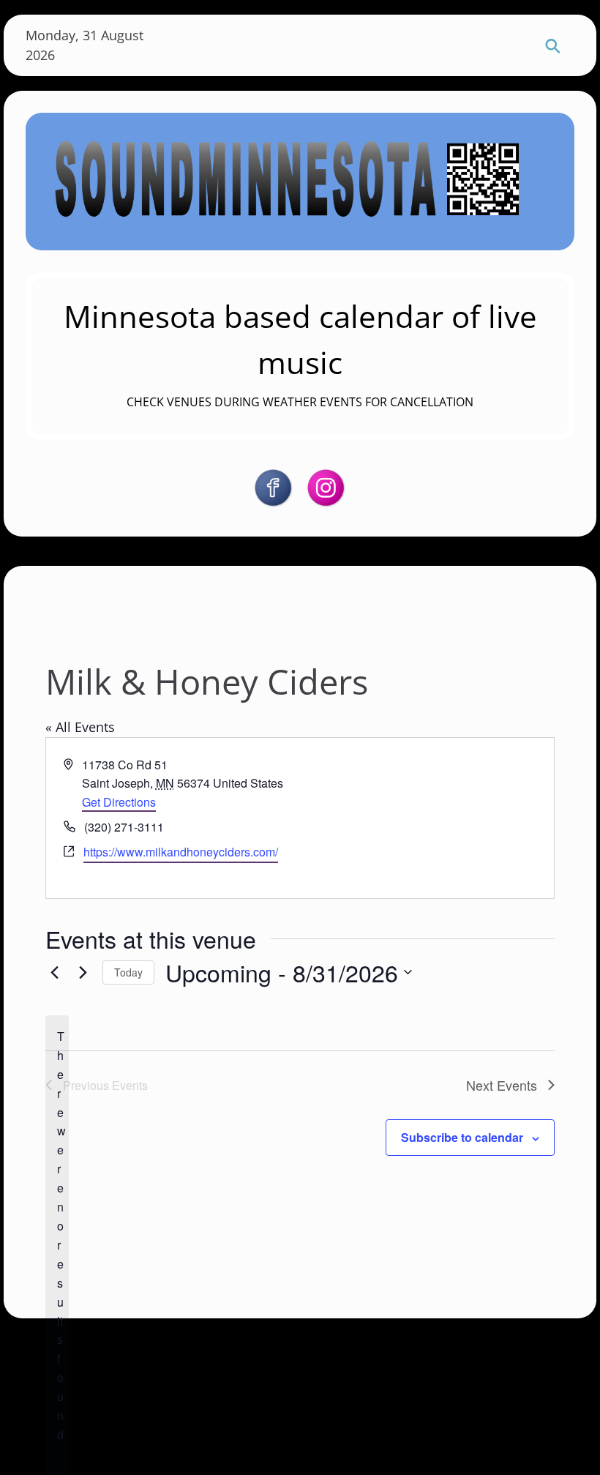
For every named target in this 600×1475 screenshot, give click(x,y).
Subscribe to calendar (462, 1137)
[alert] (57, 1245)
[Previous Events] (54, 972)
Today (128, 972)
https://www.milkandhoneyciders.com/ (180, 851)
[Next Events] (82, 972)
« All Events (80, 727)
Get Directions (119, 801)
